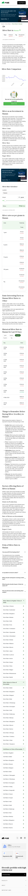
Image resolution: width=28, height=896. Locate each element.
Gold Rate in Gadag (7, 786)
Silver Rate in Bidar (7, 699)
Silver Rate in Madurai (8, 643)
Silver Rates (8, 24)
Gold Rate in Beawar (8, 764)
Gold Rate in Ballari (7, 756)
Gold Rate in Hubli (7, 801)
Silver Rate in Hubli (7, 710)
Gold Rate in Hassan (8, 794)
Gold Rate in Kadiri (7, 805)
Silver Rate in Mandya (8, 717)
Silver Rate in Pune (7, 624)
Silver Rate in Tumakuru (8, 736)
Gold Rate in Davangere (9, 782)
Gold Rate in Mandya (8, 816)
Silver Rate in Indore (8, 658)
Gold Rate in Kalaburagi (8, 809)
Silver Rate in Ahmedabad (9, 636)
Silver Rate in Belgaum (8, 695)
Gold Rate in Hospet (8, 797)
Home (2, 24)
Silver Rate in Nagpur (8, 669)
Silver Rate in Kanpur (8, 662)
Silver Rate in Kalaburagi (9, 714)
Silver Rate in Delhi (7, 621)
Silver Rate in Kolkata (8, 639)
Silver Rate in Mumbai (8, 617)
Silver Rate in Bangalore (9, 613)
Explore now (14, 103)
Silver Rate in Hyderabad (9, 609)
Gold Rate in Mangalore (8, 820)
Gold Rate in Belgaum (8, 767)
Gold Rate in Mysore (8, 824)
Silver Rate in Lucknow (8, 654)
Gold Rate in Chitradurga (9, 779)
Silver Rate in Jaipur (8, 651)
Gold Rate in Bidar (7, 771)
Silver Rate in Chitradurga (9, 702)
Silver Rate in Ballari (7, 687)
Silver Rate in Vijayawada (9, 632)
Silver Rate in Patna (7, 666)
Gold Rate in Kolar (7, 812)
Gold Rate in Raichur (8, 827)
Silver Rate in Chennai (8, 606)
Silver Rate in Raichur (8, 729)
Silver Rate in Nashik (8, 677)
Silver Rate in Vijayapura (9, 744)
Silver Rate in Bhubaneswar (9, 673)
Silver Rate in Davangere (9, 706)
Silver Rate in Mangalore (9, 721)
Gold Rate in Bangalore (8, 760)
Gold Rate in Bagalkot (8, 752)
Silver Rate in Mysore (8, 647)
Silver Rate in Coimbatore (9, 628)
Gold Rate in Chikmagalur (9, 775)
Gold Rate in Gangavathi (9, 790)
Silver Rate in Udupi (7, 740)
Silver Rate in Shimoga (8, 732)
